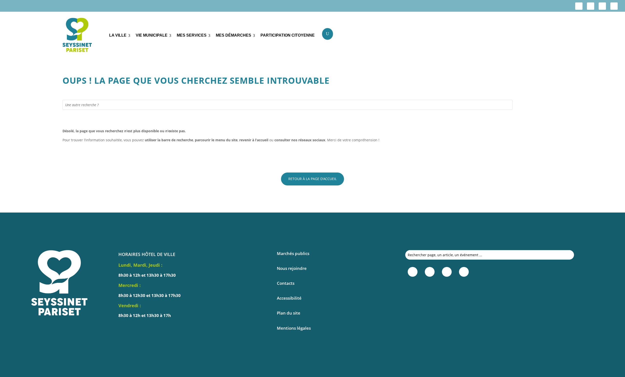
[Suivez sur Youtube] (614, 6)
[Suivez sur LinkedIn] (602, 6)
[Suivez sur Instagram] (590, 6)
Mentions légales (294, 328)
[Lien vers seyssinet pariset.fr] (82, 36)
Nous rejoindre (292, 268)
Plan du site (288, 313)
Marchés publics (293, 253)
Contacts (285, 283)
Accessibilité (289, 298)
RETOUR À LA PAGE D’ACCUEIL (312, 178)
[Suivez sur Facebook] (579, 6)
